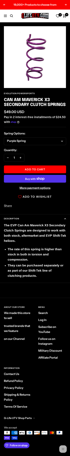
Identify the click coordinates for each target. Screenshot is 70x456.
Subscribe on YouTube (47, 329)
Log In (42, 320)
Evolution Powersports (19, 93)
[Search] (11, 15)
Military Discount (50, 350)
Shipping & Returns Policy (17, 397)
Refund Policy (13, 381)
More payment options (35, 188)
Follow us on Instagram (46, 341)
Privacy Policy (13, 388)
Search (43, 313)
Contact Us (11, 374)
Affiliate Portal (48, 357)
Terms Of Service (15, 406)
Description (11, 218)
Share (8, 206)
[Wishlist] (57, 15)
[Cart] (64, 15)
